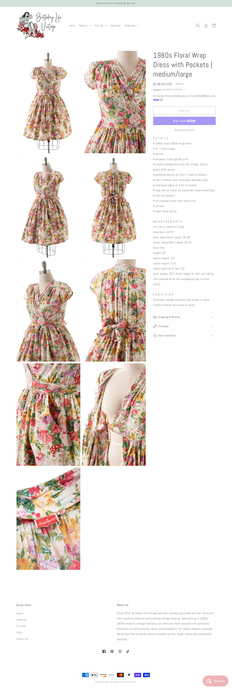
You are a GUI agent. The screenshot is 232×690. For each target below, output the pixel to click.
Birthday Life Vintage (111, 682)
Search (19, 613)
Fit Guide (21, 626)
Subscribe (21, 619)
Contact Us (22, 638)
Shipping (157, 89)
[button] (84, 25)
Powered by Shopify (128, 682)
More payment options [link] (184, 129)
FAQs (19, 632)
